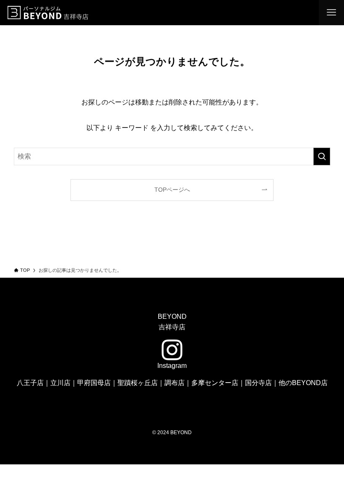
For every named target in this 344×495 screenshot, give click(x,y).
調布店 (174, 382)
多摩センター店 (214, 382)
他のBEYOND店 (303, 382)
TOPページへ (172, 189)
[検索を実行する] (321, 156)
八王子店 (30, 382)
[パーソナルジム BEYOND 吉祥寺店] (49, 12)
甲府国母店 (94, 382)
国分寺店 (258, 382)
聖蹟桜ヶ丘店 (137, 382)
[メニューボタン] (331, 12)
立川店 (60, 382)
